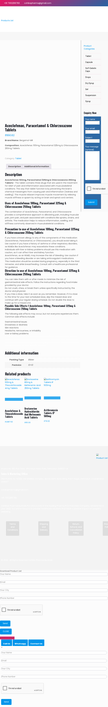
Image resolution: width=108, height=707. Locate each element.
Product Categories (89, 47)
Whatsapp (20, 643)
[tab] (14, 166)
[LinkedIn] (97, 3)
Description (14, 166)
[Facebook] (90, 3)
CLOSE (6, 631)
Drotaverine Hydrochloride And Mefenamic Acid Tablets (32, 413)
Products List (7, 20)
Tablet (18, 158)
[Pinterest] (101, 3)
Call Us (6, 643)
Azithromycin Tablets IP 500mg (51, 413)
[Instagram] (105, 3)
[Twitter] (94, 3)
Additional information (36, 166)
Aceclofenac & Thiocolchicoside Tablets (14, 413)
